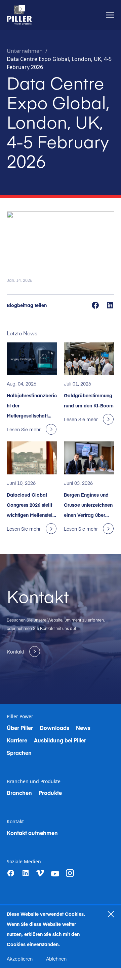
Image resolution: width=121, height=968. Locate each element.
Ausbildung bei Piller (60, 740)
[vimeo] (40, 873)
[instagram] (70, 873)
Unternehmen (25, 51)
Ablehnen (56, 958)
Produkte (50, 792)
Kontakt (15, 821)
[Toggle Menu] (110, 15)
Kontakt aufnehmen (32, 832)
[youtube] (55, 874)
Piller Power (20, 716)
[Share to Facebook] (96, 304)
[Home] (19, 15)
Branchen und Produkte (34, 781)
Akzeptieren (20, 958)
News (83, 727)
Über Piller (20, 727)
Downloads (54, 727)
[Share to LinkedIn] (110, 304)
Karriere (17, 740)
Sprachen (19, 752)
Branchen (19, 792)
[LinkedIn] (26, 873)
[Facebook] (11, 873)
